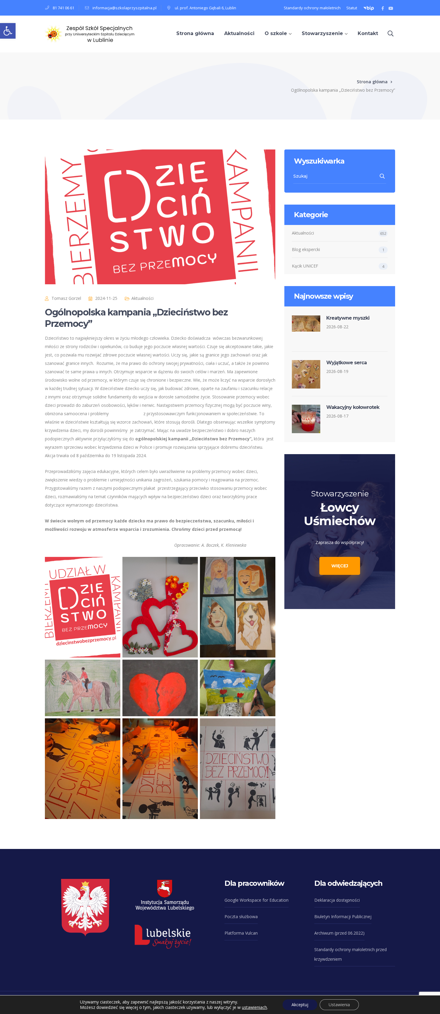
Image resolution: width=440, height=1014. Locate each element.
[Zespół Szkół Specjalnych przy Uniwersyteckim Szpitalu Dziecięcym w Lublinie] (90, 33)
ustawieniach (254, 1007)
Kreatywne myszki (347, 318)
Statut (351, 7)
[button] (8, 31)
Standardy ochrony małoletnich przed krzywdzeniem (350, 954)
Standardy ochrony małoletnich (312, 7)
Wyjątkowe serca (346, 362)
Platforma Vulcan (241, 933)
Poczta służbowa (241, 916)
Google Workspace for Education (256, 900)
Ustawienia (339, 1004)
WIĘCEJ (339, 566)
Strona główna (372, 81)
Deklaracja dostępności (337, 900)
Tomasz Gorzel (66, 298)
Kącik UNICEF (305, 266)
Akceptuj (300, 1004)
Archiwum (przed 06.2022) (339, 933)
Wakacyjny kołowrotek (352, 407)
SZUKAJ (382, 176)
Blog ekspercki (306, 249)
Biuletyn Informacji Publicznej (342, 916)
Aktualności (142, 298)
